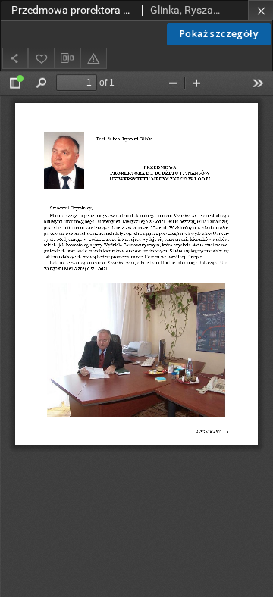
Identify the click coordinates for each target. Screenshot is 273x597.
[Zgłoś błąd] (93, 58)
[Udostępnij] (15, 58)
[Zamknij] (260, 10)
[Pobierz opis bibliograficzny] (67, 58)
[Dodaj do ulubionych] (41, 58)
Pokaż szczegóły (219, 33)
